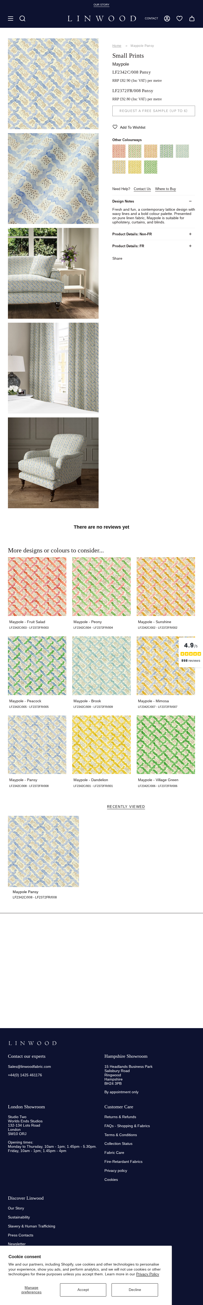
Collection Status (118, 1143)
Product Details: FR (128, 246)
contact (151, 18)
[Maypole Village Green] (150, 172)
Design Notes (123, 201)
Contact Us (142, 189)
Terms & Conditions (120, 1135)
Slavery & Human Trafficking (31, 1226)
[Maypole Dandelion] (134, 172)
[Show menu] (10, 18)
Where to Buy (165, 189)
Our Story (16, 1208)
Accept (83, 1290)
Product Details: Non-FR (132, 234)
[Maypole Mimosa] (119, 172)
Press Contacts (20, 1235)
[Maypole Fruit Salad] (119, 156)
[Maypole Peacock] (166, 156)
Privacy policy (115, 1170)
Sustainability (19, 1217)
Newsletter (17, 1244)
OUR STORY (101, 4)
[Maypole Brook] (182, 156)
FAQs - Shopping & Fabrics (127, 1126)
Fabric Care (114, 1152)
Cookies (111, 1179)
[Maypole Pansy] (43, 851)
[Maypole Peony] (134, 156)
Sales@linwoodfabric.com (29, 1066)
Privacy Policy (147, 1274)
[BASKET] (192, 18)
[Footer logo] (32, 1043)
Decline (135, 1290)
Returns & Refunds (120, 1117)
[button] (22, 18)
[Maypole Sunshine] (150, 156)
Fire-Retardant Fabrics (123, 1161)
